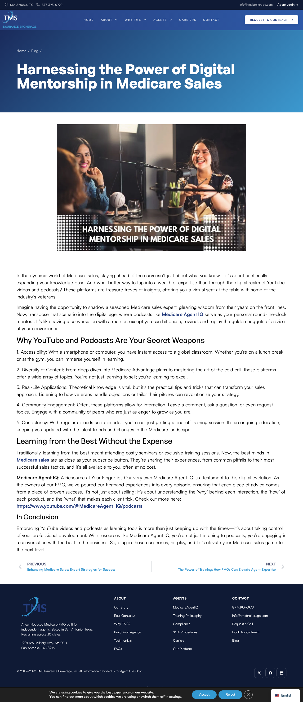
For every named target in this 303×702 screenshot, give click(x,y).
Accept (204, 694)
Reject (230, 694)
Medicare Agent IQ (182, 314)
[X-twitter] (259, 673)
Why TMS (133, 20)
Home (89, 20)
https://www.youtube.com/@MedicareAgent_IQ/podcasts (79, 506)
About (106, 20)
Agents (160, 20)
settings (175, 697)
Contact (211, 20)
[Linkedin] (281, 673)
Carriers (187, 20)
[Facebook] (270, 673)
